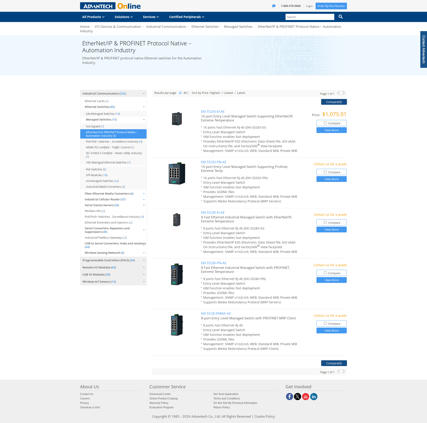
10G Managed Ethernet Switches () (108, 162)
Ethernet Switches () (100, 107)
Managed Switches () (101, 119)
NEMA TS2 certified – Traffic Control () (110, 147)
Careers (85, 398)
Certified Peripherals (185, 17)
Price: (316, 115)
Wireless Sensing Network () (104, 253)
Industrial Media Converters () (105, 187)
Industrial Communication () (104, 93)
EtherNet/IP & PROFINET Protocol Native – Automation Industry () (111, 134)
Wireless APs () (95, 211)
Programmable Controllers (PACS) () (109, 260)
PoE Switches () (96, 169)
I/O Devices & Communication (118, 26)
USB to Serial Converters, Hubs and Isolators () (115, 245)
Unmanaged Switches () (102, 181)
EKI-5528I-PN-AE (213, 263)
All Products (92, 17)
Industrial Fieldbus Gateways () (106, 238)
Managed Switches (238, 26)
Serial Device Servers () (102, 205)
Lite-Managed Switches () (103, 114)
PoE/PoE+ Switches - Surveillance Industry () (114, 141)
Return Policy (222, 407)
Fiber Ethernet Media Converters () (109, 193)
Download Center (160, 394)
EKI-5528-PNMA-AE (216, 313)
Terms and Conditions (227, 398)
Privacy (84, 403)
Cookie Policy (264, 416)
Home (84, 26)
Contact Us (86, 394)
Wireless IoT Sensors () (99, 282)
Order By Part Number (331, 6)
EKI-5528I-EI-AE (213, 212)
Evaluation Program (161, 407)
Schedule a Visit (90, 407)
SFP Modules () (96, 175)
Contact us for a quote (330, 164)
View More (332, 130)
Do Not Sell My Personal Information (235, 403)
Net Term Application (226, 394)
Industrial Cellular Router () (105, 199)
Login (309, 6)
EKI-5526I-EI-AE (213, 111)
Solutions (122, 17)
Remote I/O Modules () (99, 267)
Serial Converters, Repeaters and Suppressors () (107, 230)
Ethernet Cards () (97, 101)
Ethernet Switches (205, 26)
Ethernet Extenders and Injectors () (108, 222)
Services (149, 17)
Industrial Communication (166, 26)
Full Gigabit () (95, 126)
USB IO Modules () (96, 274)
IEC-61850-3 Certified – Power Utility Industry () (114, 155)
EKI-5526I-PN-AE (213, 162)
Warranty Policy (158, 403)
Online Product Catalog (163, 398)
